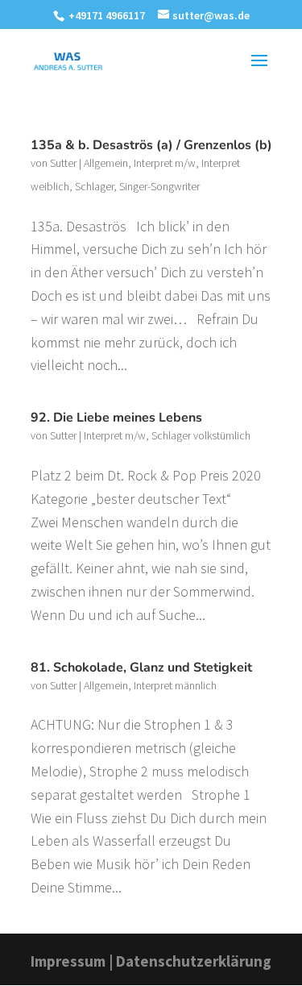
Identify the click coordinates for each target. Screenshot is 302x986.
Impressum (68, 961)
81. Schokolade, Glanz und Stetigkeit (141, 667)
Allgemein (106, 163)
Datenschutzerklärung (193, 961)
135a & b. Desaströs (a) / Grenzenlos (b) (151, 145)
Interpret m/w (165, 163)
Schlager (94, 186)
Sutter (63, 163)
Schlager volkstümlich (200, 435)
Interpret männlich (175, 685)
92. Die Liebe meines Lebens (116, 417)
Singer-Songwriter (159, 186)
